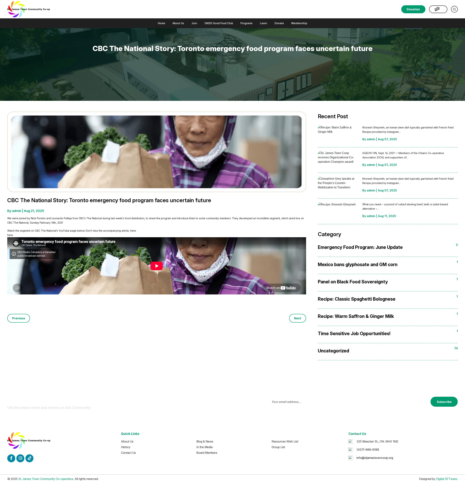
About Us (178, 23)
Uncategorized (333, 350)
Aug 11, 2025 (387, 216)
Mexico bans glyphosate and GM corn (357, 264)
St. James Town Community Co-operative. (46, 479)
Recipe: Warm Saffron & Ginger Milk (356, 316)
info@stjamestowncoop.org (375, 458)
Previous (18, 318)
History (125, 447)
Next (297, 318)
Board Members (206, 452)
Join (194, 23)
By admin (14, 211)
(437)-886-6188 (368, 449)
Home (161, 23)
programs (246, 23)
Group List (278, 447)
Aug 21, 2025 (34, 211)
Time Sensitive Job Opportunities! (354, 333)
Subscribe (444, 402)
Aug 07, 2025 (387, 139)
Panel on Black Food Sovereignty (353, 281)
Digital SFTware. (447, 479)
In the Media (204, 447)
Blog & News (204, 441)
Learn (263, 23)
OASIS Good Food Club (219, 23)
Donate (279, 23)
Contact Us (128, 452)
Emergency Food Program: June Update (360, 247)
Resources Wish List (285, 441)
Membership (299, 23)
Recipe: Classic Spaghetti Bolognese (356, 299)
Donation (413, 9)
